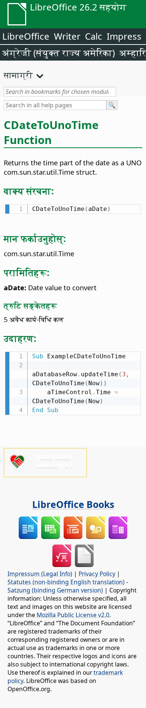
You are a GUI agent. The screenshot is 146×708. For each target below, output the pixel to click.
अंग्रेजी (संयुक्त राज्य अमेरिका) (58, 52)
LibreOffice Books (73, 504)
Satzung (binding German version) (55, 590)
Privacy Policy (97, 574)
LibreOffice (25, 36)
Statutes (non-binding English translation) (66, 582)
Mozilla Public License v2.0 (73, 615)
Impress (124, 36)
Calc (93, 36)
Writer (67, 36)
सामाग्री (18, 74)
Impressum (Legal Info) (39, 574)
